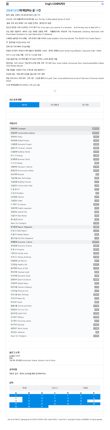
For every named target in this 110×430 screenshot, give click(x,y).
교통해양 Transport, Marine (54, 167)
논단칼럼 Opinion (54, 197)
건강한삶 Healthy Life (54, 264)
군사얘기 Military (54, 317)
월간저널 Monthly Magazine (54, 238)
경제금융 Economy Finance (54, 246)
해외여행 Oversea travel (54, 272)
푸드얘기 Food (54, 302)
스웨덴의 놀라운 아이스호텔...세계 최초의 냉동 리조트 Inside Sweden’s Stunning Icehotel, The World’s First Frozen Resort (53, 38)
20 (81, 401)
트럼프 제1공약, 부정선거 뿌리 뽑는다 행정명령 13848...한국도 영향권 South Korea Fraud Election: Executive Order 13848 (53, 51)
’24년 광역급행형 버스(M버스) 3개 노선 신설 (23, 85)
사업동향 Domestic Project (54, 144)
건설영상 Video (54, 200)
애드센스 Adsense (54, 332)
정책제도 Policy (54, 137)
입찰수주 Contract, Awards (54, 148)
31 (42, 406)
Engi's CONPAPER (55, 3)
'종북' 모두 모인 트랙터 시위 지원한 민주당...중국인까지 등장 (28, 23)
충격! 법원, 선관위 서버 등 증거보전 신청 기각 (23, 15)
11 (55, 398)
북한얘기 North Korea (54, 328)
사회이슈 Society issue (54, 253)
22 (16, 404)
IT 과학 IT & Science (54, 204)
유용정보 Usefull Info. (54, 212)
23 (29, 404)
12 (68, 398)
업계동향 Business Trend (54, 159)
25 (55, 404)
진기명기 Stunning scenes (54, 321)
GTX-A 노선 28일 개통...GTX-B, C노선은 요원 (23, 55)
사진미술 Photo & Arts (54, 291)
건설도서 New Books (54, 215)
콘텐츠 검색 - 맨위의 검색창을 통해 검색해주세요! (27, 374)
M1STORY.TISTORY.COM (38, 419)
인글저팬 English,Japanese (54, 208)
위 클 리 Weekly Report (54, 234)
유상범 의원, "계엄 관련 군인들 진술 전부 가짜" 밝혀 (25, 74)
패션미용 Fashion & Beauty (54, 287)
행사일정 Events (54, 219)
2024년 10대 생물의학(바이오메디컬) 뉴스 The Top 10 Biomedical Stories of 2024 (38, 19)
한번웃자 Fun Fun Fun (54, 309)
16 (29, 401)
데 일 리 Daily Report (54, 230)
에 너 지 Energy (54, 155)
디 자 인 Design (54, 163)
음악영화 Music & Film (54, 268)
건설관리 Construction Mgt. (54, 185)
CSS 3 (65, 419)
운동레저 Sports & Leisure (54, 279)
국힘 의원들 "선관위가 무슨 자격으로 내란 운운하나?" (26, 70)
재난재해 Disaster (54, 174)
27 (81, 404)
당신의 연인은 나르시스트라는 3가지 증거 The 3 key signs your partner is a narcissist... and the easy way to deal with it (53, 27)
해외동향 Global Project (54, 140)
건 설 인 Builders (54, 193)
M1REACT (16, 419)
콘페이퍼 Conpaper (54, 128)
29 (16, 406)
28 (94, 404)
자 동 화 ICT (54, 189)
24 (42, 404)
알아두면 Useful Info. (54, 313)
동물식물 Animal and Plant (54, 306)
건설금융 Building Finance (54, 182)
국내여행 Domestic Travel (54, 276)
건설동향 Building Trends (54, 152)
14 (94, 398)
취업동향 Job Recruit (54, 261)
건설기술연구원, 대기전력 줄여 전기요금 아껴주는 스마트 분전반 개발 (31, 59)
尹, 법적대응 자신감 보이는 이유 (18, 42)
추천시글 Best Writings (54, 294)
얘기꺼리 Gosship (54, 324)
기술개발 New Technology (54, 178)
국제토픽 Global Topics (54, 283)
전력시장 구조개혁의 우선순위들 (18, 46)
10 (42, 398)
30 (29, 406)
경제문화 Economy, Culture (54, 242)
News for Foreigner (54, 223)
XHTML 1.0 (56, 419)
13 (81, 398)
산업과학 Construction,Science (54, 133)
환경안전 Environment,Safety (54, 170)
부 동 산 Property (54, 249)
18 (55, 401)
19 (68, 401)
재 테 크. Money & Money (54, 257)
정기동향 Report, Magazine (54, 227)
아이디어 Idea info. (54, 298)
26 (68, 404)
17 (42, 401)
